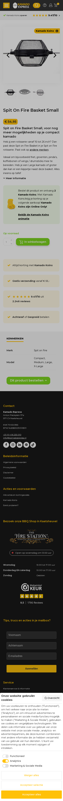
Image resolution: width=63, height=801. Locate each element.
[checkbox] (13, 756)
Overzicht (53, 697)
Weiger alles (31, 775)
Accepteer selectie (31, 784)
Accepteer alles (31, 794)
